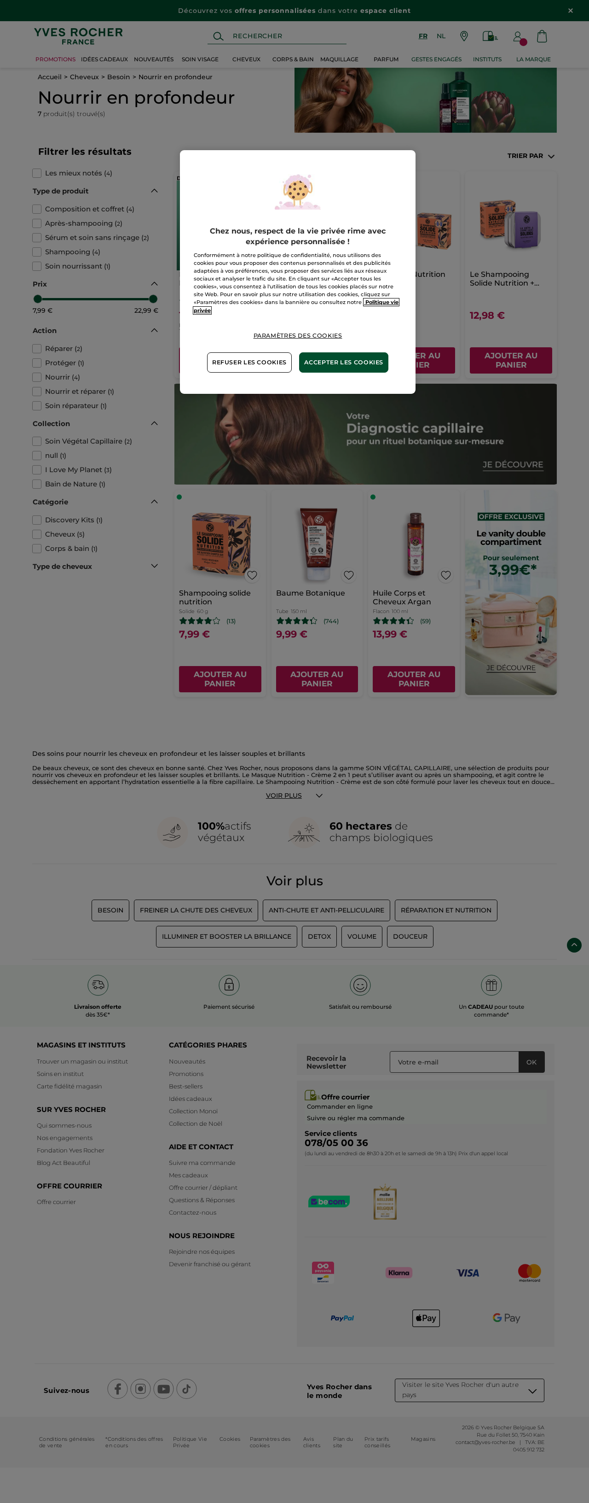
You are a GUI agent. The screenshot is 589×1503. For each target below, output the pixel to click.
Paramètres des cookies (298, 335)
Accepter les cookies (343, 362)
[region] (298, 272)
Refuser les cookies (249, 362)
